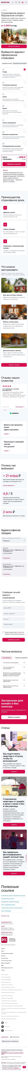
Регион (6, 619)
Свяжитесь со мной (13, 640)
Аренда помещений (6, 982)
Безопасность (4, 1037)
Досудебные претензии (7, 995)
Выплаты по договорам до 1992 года (10, 1016)
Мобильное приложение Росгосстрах (12, 940)
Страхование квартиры (7, 953)
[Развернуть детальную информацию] (24, 662)
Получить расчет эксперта (20, 63)
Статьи (3, 970)
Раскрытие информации (7, 998)
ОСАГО (3, 948)
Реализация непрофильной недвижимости (11, 990)
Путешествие (4, 958)
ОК (24, 1067)
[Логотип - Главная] (5, 2)
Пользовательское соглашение (9, 1000)
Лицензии (3, 1062)
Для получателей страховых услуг (9, 1003)
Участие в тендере (5, 977)
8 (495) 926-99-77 (6, 922)
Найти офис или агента (7, 967)
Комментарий (8, 624)
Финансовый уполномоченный (8, 1018)
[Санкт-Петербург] (14, 910)
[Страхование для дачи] (14, 898)
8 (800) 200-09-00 (7, 932)
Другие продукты (5, 963)
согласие (19, 632)
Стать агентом (4, 974)
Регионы (5, 10)
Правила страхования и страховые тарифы (12, 1006)
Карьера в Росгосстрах (7, 984)
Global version (15, 1037)
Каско (2, 951)
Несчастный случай (6, 960)
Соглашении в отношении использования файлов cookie (12, 1053)
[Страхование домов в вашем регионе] (14, 907)
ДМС (2, 965)
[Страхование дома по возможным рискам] (14, 895)
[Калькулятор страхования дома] (14, 901)
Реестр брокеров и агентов (8, 987)
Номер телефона (9, 613)
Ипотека (3, 955)
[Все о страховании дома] (14, 904)
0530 (3, 926)
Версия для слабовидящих (11, 1041)
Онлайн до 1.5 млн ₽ (7, 63)
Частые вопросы (6, 657)
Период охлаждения (6, 979)
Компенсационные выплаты (8, 992)
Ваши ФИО (7, 608)
